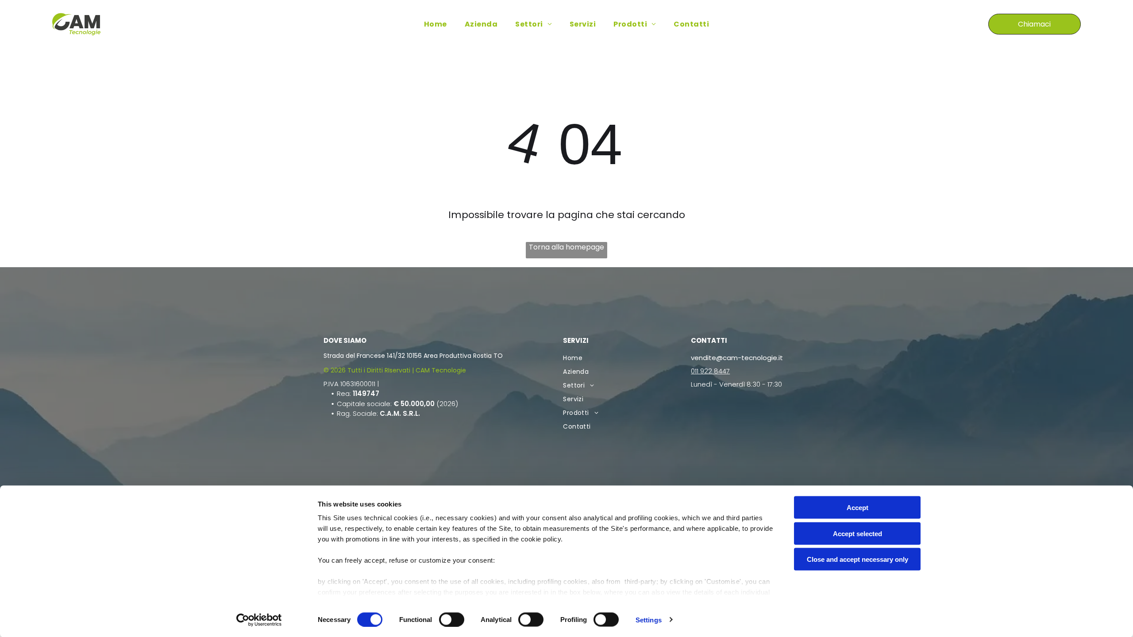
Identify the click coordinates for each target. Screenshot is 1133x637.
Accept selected (857, 533)
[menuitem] (435, 24)
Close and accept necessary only (857, 559)
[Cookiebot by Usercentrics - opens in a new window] (259, 619)
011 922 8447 (710, 371)
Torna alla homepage (566, 247)
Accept (857, 507)
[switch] (451, 619)
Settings (649, 619)
